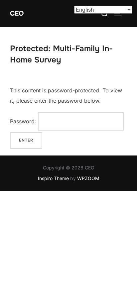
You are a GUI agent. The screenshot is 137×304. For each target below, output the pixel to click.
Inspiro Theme (53, 178)
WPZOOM (88, 178)
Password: (24, 121)
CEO (17, 13)
